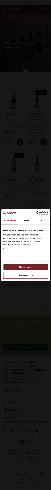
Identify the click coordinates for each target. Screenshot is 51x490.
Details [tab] (26, 220)
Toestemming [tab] (9, 220)
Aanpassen (24, 275)
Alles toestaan (25, 267)
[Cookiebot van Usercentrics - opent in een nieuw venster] (36, 213)
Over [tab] (42, 220)
